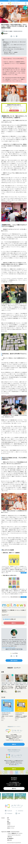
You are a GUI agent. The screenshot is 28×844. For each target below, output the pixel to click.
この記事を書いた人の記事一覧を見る (14, 649)
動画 (8, 821)
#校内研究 (16, 684)
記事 (8, 817)
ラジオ (8, 819)
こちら (21, 740)
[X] (14, 36)
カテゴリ (8, 824)
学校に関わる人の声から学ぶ (18, 31)
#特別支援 (12, 684)
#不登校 (8, 684)
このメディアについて (11, 826)
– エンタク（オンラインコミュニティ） (14, 835)
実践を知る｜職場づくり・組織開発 (7, 31)
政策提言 (8, 822)
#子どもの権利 (4, 684)
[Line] (16, 36)
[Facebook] (11, 36)
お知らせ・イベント (10, 828)
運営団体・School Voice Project (13, 831)
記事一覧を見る (14, 660)
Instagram (9, 813)
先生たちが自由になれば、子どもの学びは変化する (13, 49)
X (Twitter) (20, 810)
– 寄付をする (9, 836)
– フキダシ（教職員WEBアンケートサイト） (15, 833)
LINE (19, 813)
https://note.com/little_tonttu (8, 647)
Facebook (9, 810)
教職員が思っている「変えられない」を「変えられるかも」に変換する (14, 42)
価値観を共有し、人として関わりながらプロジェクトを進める (14, 45)
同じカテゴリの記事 (7, 50)
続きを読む (23, 572)
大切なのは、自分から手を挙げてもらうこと (12, 47)
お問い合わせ (9, 840)
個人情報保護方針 (6, 619)
